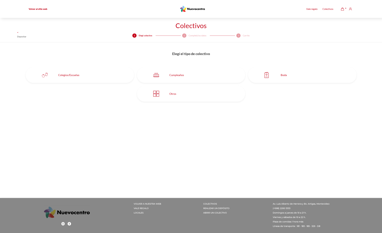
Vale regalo (312, 9)
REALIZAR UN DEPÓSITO (216, 208)
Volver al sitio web (38, 9)
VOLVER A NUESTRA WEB (147, 203)
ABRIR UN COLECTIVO (215, 212)
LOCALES (139, 212)
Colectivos (327, 9)
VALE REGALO (141, 208)
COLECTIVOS (210, 203)
